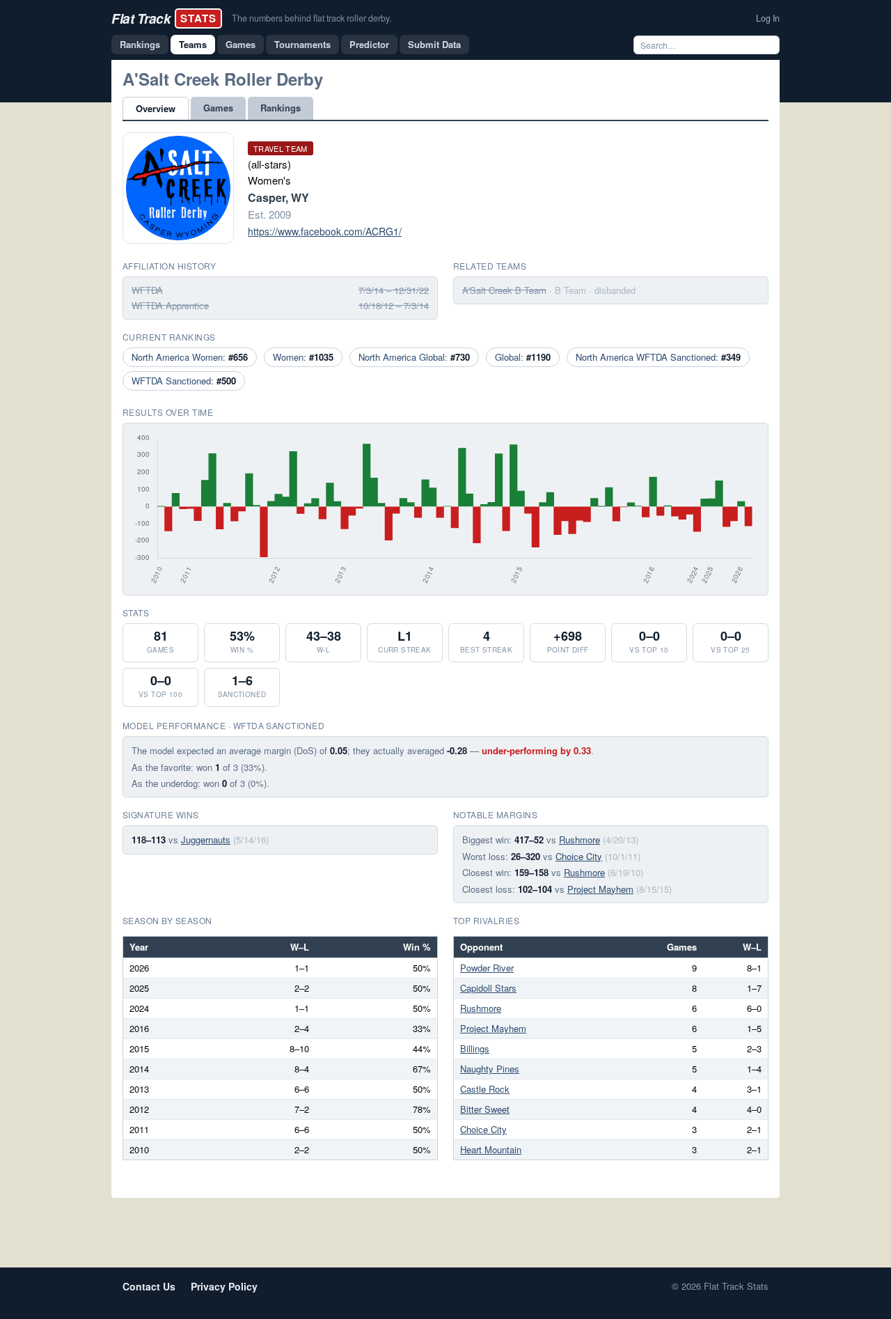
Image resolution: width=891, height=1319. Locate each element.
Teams (193, 44)
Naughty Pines (489, 1068)
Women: (303, 357)
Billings (474, 1048)
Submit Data (434, 44)
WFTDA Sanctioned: (184, 380)
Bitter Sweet (485, 1109)
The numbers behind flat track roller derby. (311, 18)
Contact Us (149, 1286)
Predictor (369, 44)
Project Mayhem (600, 889)
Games (240, 44)
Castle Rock (485, 1088)
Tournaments (302, 44)
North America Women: (190, 357)
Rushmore (579, 839)
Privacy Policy (224, 1286)
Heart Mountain (490, 1149)
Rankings (140, 44)
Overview (155, 108)
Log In (768, 18)
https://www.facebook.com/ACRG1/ (325, 231)
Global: (523, 357)
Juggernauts (205, 839)
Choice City (578, 856)
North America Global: (414, 357)
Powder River (487, 967)
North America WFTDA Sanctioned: (658, 357)
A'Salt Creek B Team (504, 290)
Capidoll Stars (488, 987)
